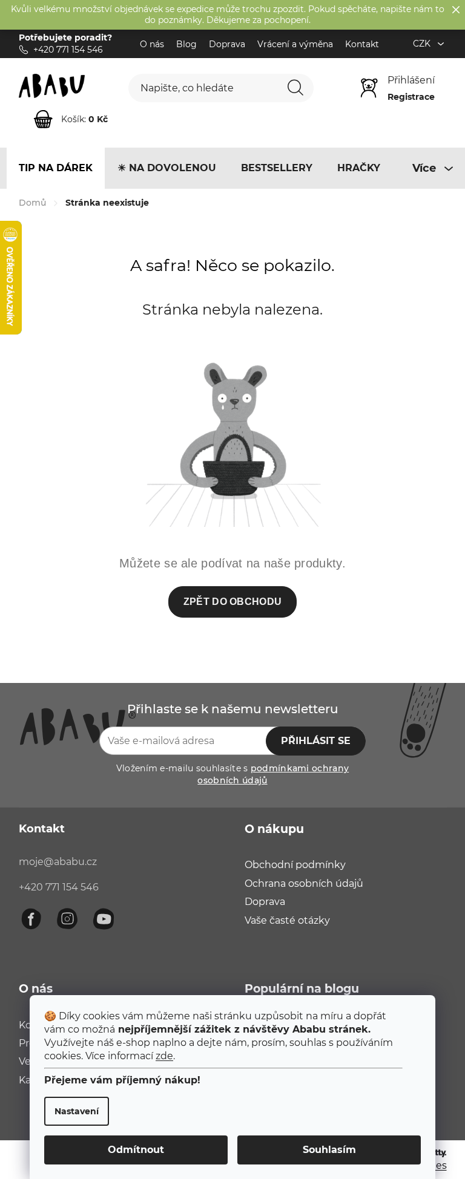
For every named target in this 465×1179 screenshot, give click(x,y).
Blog (186, 44)
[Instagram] (67, 919)
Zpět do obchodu (232, 601)
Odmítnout (136, 1149)
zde (164, 1056)
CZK (423, 43)
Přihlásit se (316, 740)
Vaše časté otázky (287, 920)
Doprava (227, 44)
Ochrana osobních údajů (304, 883)
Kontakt (362, 44)
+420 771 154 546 (59, 887)
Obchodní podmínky (295, 864)
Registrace (411, 96)
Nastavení (76, 1111)
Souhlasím (329, 1149)
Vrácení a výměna (295, 44)
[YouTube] (103, 919)
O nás (152, 44)
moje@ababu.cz (58, 861)
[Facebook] (31, 919)
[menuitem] (56, 168)
